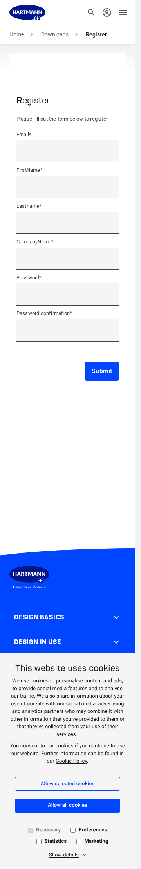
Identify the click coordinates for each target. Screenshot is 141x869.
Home (16, 34)
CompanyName (35, 242)
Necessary (48, 830)
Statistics (55, 841)
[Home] (27, 12)
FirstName (29, 170)
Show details (64, 855)
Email (23, 134)
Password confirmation (44, 313)
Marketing (96, 841)
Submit (102, 371)
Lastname (29, 206)
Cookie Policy (71, 761)
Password (29, 278)
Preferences (92, 830)
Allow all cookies (67, 805)
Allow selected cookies (68, 784)
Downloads (55, 34)
